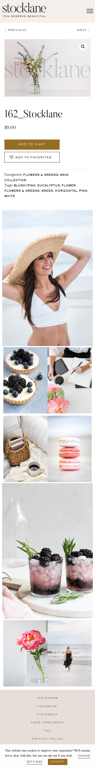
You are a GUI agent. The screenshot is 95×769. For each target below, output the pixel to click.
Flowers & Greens (40, 175)
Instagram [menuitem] (47, 698)
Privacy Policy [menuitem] (47, 739)
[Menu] (90, 11)
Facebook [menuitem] (47, 707)
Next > (84, 30)
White (9, 196)
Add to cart (32, 144)
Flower (69, 186)
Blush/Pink (25, 186)
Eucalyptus (48, 186)
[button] (83, 47)
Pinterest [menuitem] (47, 715)
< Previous (15, 30)
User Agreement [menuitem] (47, 723)
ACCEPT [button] (58, 762)
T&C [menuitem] (47, 731)
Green (47, 191)
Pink (83, 191)
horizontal (66, 191)
